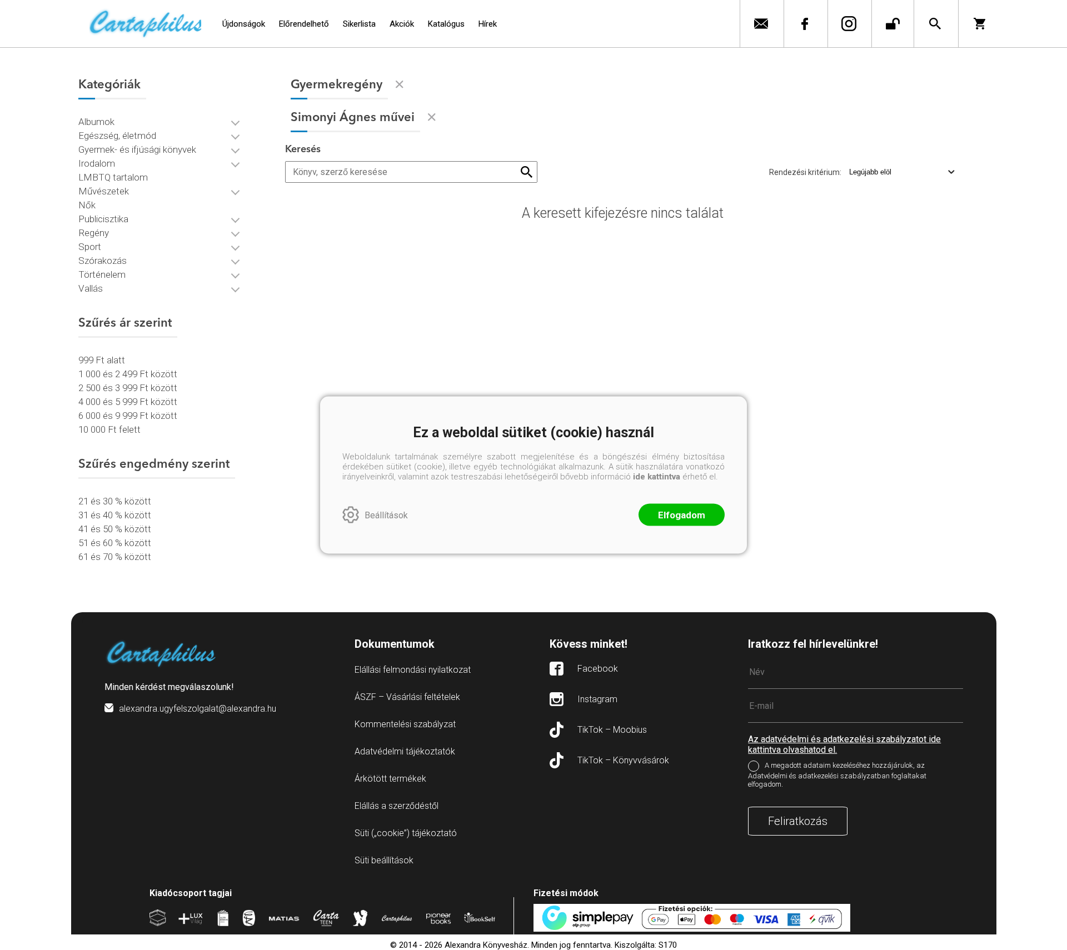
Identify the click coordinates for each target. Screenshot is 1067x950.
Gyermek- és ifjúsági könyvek (137, 149)
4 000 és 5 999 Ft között (127, 401)
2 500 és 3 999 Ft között (127, 387)
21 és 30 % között (114, 501)
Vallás (90, 288)
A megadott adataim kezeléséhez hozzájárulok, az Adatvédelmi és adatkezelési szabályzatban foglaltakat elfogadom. (837, 774)
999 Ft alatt (101, 360)
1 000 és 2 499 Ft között (127, 373)
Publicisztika (103, 218)
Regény (93, 232)
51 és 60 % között (114, 542)
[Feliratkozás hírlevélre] (760, 23)
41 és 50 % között (114, 528)
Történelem (102, 274)
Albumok (96, 121)
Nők (87, 205)
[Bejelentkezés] (893, 23)
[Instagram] (848, 23)
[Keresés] (935, 23)
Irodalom (96, 163)
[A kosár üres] (981, 23)
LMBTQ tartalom (113, 177)
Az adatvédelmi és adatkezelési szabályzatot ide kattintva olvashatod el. (844, 744)
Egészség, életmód (117, 135)
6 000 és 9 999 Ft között (127, 415)
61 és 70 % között (114, 556)
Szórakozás (102, 260)
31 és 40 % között (114, 515)
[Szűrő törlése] (399, 84)
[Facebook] (804, 23)
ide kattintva (656, 477)
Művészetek (103, 191)
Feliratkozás (797, 821)
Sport (89, 246)
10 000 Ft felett (109, 429)
